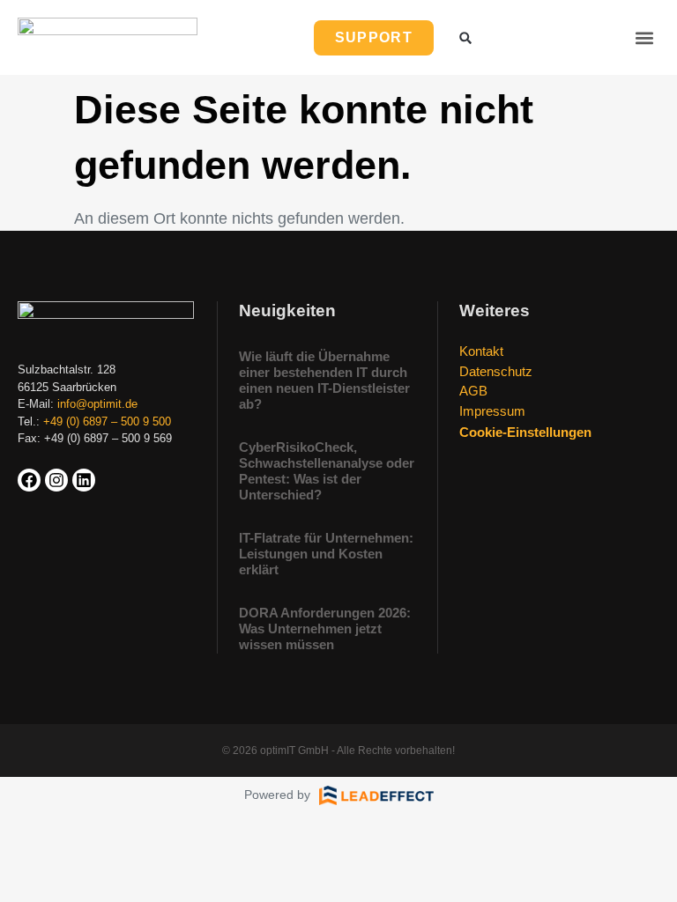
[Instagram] (56, 480)
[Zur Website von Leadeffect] (376, 795)
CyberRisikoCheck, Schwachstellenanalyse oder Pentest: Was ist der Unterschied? (326, 471)
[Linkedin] (83, 480)
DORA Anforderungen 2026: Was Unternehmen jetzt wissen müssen (325, 628)
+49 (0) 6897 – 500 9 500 (107, 421)
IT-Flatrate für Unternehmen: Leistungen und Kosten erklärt (326, 553)
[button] (644, 37)
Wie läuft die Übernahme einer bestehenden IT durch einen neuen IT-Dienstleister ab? (324, 380)
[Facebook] (29, 480)
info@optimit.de (97, 403)
